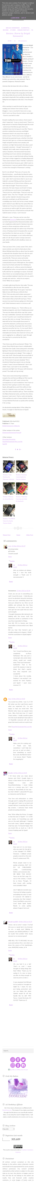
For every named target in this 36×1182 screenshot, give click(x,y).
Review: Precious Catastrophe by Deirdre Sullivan (21, 477)
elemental (25, 28)
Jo (14, 565)
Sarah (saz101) (13, 921)
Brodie (10, 773)
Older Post (29, 535)
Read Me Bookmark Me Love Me (12, 441)
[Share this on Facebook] (15, 449)
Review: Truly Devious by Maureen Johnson (8, 477)
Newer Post (6, 535)
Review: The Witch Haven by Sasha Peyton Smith (9, 521)
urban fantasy (23, 30)
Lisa (9, 699)
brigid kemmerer (13, 28)
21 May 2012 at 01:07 (18, 546)
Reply (10, 556)
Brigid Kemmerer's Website (11, 426)
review (5, 30)
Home (18, 535)
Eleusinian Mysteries (8, 439)
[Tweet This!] (17, 449)
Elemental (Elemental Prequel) (11, 432)
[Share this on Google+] (20, 449)
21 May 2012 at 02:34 (23, 591)
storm (13, 30)
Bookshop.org (7, 1110)
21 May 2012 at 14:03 (18, 699)
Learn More (15, 18)
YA (32, 30)
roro (9, 546)
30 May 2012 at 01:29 (25, 921)
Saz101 (4, 444)
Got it (23, 18)
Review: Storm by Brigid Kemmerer (18, 34)
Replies (12, 561)
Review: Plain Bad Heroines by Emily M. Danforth (21, 499)
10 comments (22, 41)
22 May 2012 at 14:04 (20, 773)
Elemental (13, 219)
